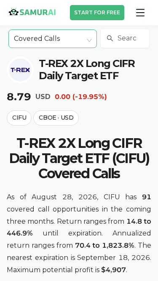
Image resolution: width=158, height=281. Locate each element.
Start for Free (97, 12)
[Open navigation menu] (140, 12)
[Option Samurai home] (32, 11)
